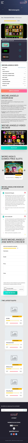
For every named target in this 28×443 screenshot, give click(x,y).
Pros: (4, 263)
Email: (4, 256)
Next (24, 170)
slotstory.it (15, 440)
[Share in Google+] (14, 434)
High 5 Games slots (22, 67)
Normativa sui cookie (14, 422)
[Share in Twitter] (16, 434)
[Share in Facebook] (11, 434)
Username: (5, 251)
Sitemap (14, 418)
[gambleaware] (14, 431)
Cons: (4, 273)
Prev (3, 170)
